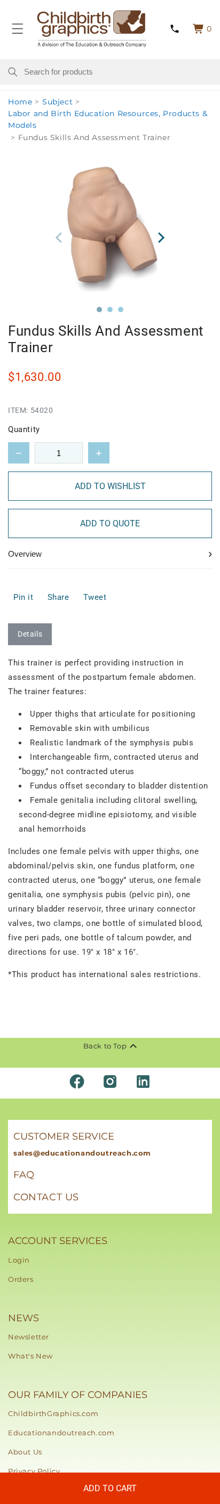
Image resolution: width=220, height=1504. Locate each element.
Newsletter (28, 1336)
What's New (30, 1356)
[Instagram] (110, 1081)
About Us (25, 1452)
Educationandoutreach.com (61, 1432)
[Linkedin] (143, 1081)
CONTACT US (46, 1197)
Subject (57, 102)
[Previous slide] (59, 237)
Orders (21, 1279)
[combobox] (118, 72)
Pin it (23, 597)
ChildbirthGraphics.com (53, 1413)
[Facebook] (76, 1081)
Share (58, 597)
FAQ (24, 1175)
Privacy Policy (34, 1471)
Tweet (95, 597)
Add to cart (110, 1488)
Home (20, 102)
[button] (99, 309)
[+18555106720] (174, 29)
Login (19, 1260)
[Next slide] (160, 237)
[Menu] (17, 28)
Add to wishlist (110, 486)
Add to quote (110, 523)
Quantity (24, 429)
